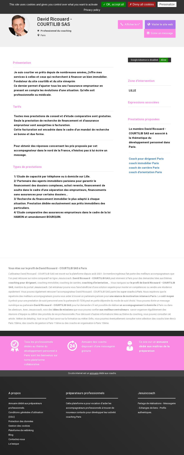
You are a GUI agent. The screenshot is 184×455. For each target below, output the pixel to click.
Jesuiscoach (40, 287)
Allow (163, 60)
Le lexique (13, 443)
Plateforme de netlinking (21, 430)
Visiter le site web (161, 24)
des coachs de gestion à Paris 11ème (41, 323)
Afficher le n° (131, 24)
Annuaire (12, 403)
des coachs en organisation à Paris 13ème (87, 323)
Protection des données (20, 421)
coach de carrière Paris (144, 167)
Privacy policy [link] (92, 9)
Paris (43, 35)
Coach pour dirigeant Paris (146, 158)
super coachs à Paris (131, 291)
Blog (10, 434)
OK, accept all (114, 4)
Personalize (167, 4)
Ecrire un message (161, 33)
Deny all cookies (143, 4)
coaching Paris (73, 416)
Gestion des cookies (19, 425)
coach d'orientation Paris (145, 172)
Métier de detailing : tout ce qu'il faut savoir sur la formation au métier (52, 318)
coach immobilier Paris (144, 163)
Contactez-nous (16, 439)
